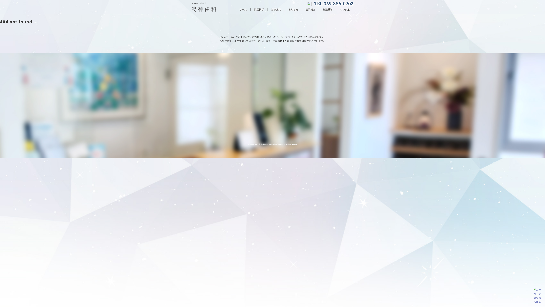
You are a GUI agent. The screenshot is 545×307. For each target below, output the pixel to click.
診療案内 (276, 9)
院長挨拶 (259, 9)
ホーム (243, 9)
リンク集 (345, 9)
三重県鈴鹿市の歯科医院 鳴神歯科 (270, 144)
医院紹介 (310, 9)
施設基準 (328, 9)
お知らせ (293, 9)
